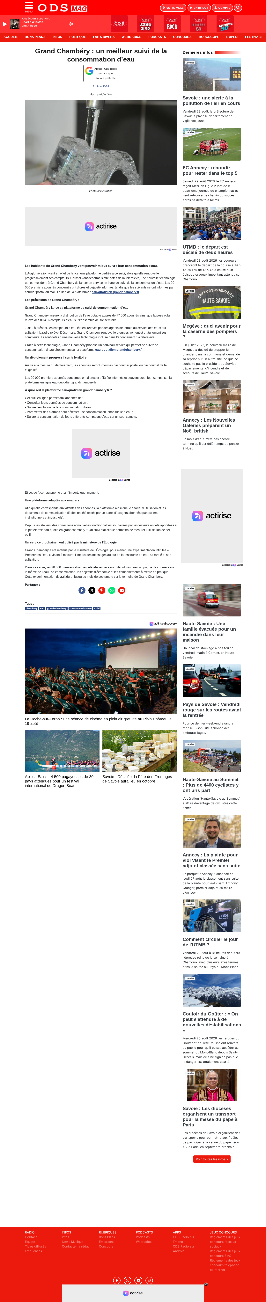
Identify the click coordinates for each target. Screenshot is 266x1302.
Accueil (11, 37)
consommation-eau (81, 608)
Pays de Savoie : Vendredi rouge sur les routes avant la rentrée (212, 710)
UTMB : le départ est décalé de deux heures (208, 249)
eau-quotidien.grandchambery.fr (115, 292)
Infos (57, 37)
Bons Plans (35, 37)
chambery (31, 608)
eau (42, 608)
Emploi (232, 37)
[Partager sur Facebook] (81, 592)
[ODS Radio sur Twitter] (127, 1280)
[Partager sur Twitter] (90, 592)
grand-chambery (57, 608)
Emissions (106, 1242)
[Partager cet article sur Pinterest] (100, 592)
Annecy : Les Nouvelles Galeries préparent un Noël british (209, 425)
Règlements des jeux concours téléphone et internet (225, 1265)
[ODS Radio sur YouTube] (138, 1280)
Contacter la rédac (76, 1246)
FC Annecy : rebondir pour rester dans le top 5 (210, 170)
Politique (77, 37)
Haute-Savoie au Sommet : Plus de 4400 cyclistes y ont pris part (211, 785)
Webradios (131, 37)
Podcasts (157, 37)
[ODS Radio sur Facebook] (117, 1280)
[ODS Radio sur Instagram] (149, 1280)
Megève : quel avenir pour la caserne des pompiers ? (211, 331)
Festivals (253, 37)
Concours (182, 37)
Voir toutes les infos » (212, 1159)
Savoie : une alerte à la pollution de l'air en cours (211, 100)
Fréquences (33, 1251)
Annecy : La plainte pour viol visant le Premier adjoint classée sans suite (211, 860)
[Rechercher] (238, 8)
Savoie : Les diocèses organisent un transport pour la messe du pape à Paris (210, 1116)
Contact (31, 1237)
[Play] (5, 24)
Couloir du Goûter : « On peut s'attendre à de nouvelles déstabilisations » (212, 1022)
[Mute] (71, 24)
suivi (97, 608)
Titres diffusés (35, 1246)
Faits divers (104, 37)
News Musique (72, 1242)
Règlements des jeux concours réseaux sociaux (225, 1241)
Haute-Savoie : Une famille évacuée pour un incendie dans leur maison (209, 632)
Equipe (30, 1242)
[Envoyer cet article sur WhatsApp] (110, 592)
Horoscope (209, 37)
